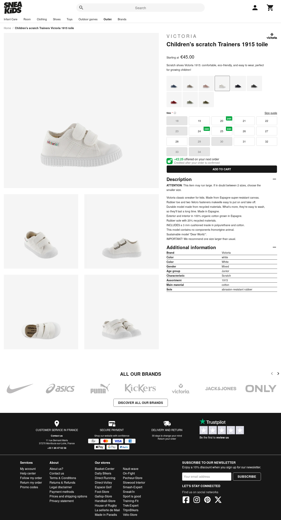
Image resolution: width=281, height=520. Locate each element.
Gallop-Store (103, 496)
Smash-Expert (132, 487)
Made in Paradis (106, 514)
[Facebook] (186, 500)
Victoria (181, 36)
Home (7, 28)
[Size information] (175, 113)
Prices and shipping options (68, 496)
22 (266, 121)
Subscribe (247, 476)
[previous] (272, 374)
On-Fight (129, 473)
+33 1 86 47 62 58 (56, 448)
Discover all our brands (140, 402)
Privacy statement (62, 501)
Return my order (31, 482)
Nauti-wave (130, 468)
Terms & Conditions (63, 478)
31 (244, 141)
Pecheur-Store (132, 478)
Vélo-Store (130, 514)
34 (199, 152)
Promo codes (29, 487)
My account (28, 468)
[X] (218, 500)
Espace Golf (103, 487)
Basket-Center (104, 468)
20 (225, 120)
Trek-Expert (130, 505)
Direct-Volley (103, 482)
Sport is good (132, 496)
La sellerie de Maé (107, 510)
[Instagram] (197, 500)
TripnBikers (130, 510)
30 (221, 141)
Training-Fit (130, 501)
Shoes (57, 19)
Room (27, 19)
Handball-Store (105, 501)
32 (266, 141)
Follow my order (31, 478)
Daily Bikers (103, 473)
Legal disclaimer (61, 487)
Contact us (57, 435)
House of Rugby (106, 505)
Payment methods (62, 491)
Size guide (271, 113)
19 (199, 121)
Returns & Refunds (62, 482)
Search (140, 7)
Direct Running (105, 478)
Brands (122, 19)
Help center (28, 473)
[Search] (81, 7)
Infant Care (10, 19)
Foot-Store (102, 491)
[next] (278, 374)
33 (177, 152)
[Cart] (270, 7)
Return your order (167, 438)
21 (244, 121)
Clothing (42, 19)
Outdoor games (88, 19)
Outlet (108, 19)
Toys (69, 19)
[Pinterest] (207, 500)
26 (244, 131)
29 (199, 141)
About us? (56, 468)
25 (225, 130)
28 (177, 141)
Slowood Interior (134, 482)
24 (203, 130)
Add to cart (222, 169)
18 (177, 121)
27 (266, 131)
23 (177, 131)
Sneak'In (129, 491)
